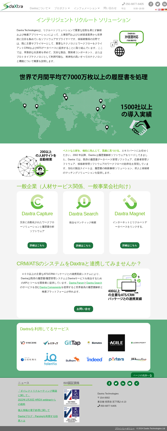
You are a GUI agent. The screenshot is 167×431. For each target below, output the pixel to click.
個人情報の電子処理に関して (34, 410)
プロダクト (60, 8)
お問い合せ (84, 309)
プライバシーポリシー (125, 428)
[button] (37, 245)
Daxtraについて (39, 8)
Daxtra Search (94, 282)
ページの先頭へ (141, 375)
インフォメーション (85, 8)
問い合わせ (110, 8)
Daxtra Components (50, 287)
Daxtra (11, 6)
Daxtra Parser (76, 282)
